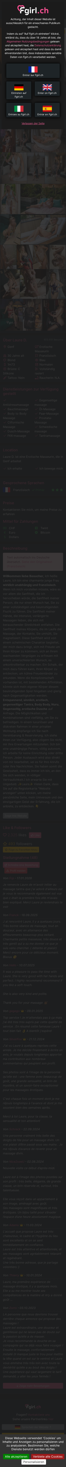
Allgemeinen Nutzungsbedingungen (28, 41)
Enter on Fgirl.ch (47, 92)
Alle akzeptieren (16, 1456)
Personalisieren (33, 1462)
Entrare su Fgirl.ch (18, 114)
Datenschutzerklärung (47, 45)
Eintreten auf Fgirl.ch (18, 94)
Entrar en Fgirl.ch (47, 114)
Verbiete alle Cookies (48, 1456)
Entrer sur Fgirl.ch (33, 75)
